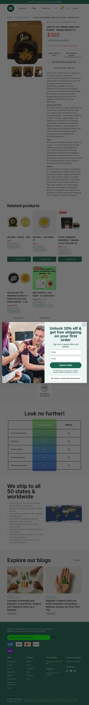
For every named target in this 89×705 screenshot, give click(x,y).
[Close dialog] (84, 325)
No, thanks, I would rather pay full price (65, 378)
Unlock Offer (65, 365)
